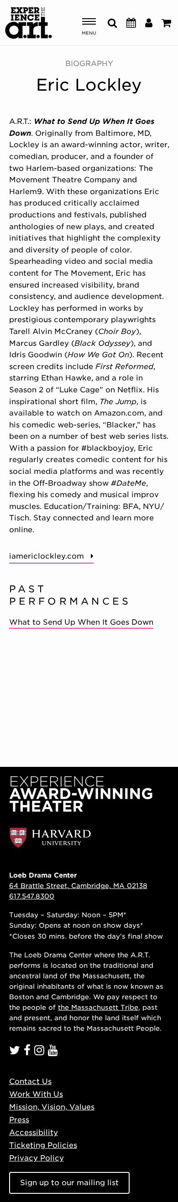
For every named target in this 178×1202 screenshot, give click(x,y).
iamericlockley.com (46, 556)
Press (19, 1119)
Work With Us (36, 1094)
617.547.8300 (31, 896)
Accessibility (33, 1132)
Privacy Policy (36, 1158)
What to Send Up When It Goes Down (81, 622)
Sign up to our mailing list (69, 1182)
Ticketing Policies (43, 1145)
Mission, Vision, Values (51, 1107)
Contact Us (30, 1081)
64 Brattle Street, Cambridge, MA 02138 (78, 885)
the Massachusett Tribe (98, 1007)
